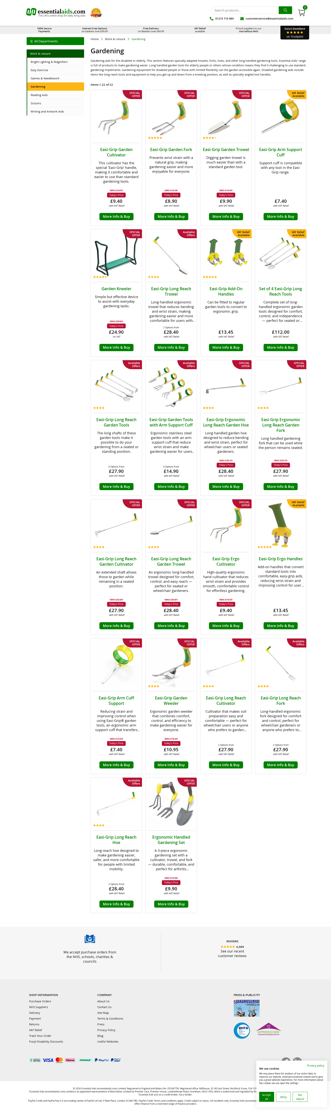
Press (100, 1024)
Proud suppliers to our (248, 30)
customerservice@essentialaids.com (269, 18)
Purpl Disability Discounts (46, 1041)
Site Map (103, 1013)
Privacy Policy (106, 1030)
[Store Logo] (55, 13)
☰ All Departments (44, 41)
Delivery (34, 1013)
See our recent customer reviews (232, 953)
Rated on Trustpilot (294, 32)
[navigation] (55, 41)
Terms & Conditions (110, 1018)
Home (95, 39)
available (200, 30)
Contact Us (104, 1007)
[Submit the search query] (285, 10)
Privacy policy (315, 1065)
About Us (103, 1001)
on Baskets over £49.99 (151, 30)
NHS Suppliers (38, 1007)
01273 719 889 (224, 18)
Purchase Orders (40, 1001)
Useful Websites (107, 1041)
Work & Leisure (115, 39)
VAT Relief (35, 1030)
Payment (35, 1018)
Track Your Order (40, 1036)
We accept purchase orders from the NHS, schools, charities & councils (89, 957)
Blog (100, 1036)
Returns (34, 1024)
